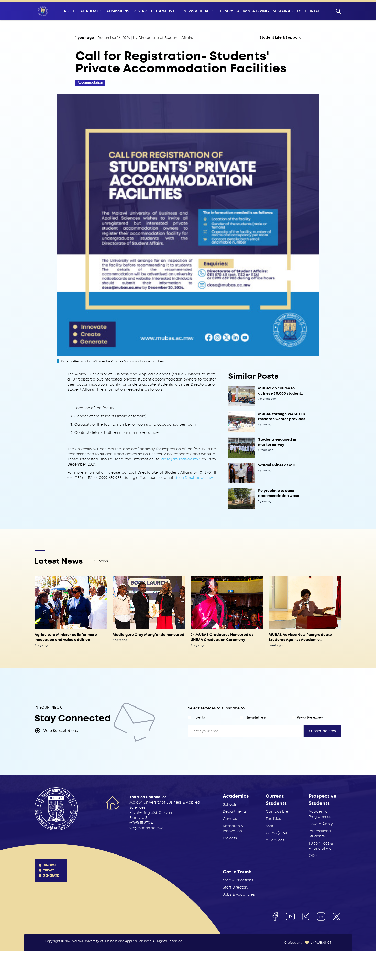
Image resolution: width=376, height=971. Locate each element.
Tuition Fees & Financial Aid (321, 846)
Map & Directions (238, 880)
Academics (91, 11)
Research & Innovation (233, 828)
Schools (230, 804)
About (70, 11)
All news (100, 561)
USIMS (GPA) (276, 833)
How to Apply (321, 823)
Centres (230, 818)
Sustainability (287, 11)
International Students (320, 833)
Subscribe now (322, 731)
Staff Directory (235, 887)
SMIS (270, 826)
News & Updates (199, 11)
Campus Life (168, 11)
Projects (230, 838)
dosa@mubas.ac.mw (180, 459)
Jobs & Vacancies (239, 894)
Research (142, 11)
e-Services (275, 840)
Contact (314, 11)
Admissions (117, 11)
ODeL (313, 855)
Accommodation (90, 83)
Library (225, 11)
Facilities (273, 818)
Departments (234, 811)
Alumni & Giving (253, 11)
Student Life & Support (280, 37)
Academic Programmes (320, 814)
